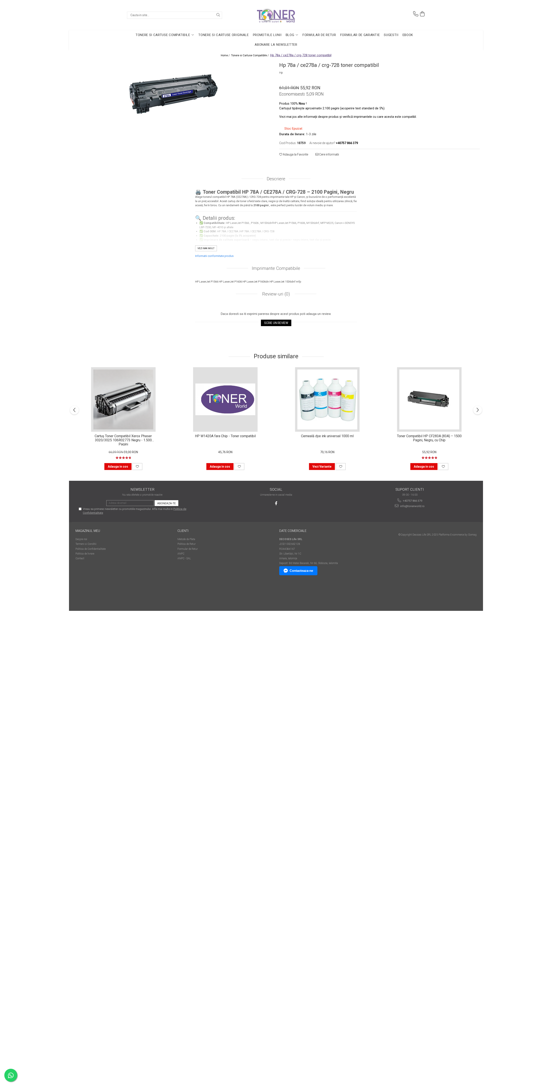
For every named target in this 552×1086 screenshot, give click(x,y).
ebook (408, 35)
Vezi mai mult (206, 248)
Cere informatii (328, 154)
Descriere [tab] (276, 178)
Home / (225, 55)
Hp (281, 72)
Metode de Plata (186, 539)
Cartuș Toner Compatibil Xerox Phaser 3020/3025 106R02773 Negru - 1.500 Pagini (123, 440)
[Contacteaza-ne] (415, 14)
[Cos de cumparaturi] (422, 14)
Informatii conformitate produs (214, 256)
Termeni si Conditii (85, 543)
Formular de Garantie (360, 35)
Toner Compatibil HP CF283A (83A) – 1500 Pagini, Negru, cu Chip (429, 438)
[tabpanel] (172, 91)
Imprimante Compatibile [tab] (276, 268)
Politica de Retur (186, 543)
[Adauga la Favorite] (137, 466)
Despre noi (81, 539)
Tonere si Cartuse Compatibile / (250, 55)
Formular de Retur (319, 35)
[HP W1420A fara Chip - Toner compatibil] (225, 399)
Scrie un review (276, 323)
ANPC (180, 553)
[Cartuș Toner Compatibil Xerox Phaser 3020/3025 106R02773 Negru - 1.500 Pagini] (123, 399)
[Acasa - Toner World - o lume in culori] (276, 15)
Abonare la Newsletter (276, 45)
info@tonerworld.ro (412, 506)
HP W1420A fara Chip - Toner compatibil (225, 436)
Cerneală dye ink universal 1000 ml (327, 436)
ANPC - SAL (184, 558)
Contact (79, 558)
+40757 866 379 (412, 500)
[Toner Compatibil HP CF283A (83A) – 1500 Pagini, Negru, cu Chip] (429, 399)
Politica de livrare (84, 553)
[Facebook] (276, 503)
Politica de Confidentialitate (90, 548)
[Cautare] (218, 15)
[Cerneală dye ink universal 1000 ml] (327, 399)
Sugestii (391, 35)
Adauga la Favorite (295, 154)
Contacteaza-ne (301, 570)
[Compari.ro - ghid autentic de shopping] (91, 594)
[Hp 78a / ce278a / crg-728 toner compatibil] (172, 91)
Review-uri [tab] (275, 294)
